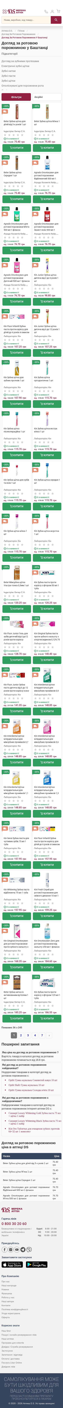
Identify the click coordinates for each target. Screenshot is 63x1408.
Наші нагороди (9, 1285)
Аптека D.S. (7, 31)
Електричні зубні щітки (15, 66)
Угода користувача (11, 1313)
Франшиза (7, 1293)
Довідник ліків (8, 1366)
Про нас (6, 1281)
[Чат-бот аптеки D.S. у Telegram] (23, 1250)
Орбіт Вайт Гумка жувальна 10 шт (26, 1085)
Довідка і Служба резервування (17, 1347)
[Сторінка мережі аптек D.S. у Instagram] (11, 1250)
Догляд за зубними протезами (20, 61)
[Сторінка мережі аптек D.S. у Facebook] (5, 1250)
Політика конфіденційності (15, 1309)
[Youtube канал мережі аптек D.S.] (17, 1250)
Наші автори (8, 1301)
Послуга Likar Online (12, 1362)
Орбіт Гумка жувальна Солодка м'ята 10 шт (31, 1090)
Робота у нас (8, 1297)
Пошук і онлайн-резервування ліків (19, 1335)
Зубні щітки (8, 80)
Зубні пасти (8, 75)
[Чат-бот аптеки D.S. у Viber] (29, 1250)
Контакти (6, 1305)
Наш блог (6, 1331)
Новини (5, 1289)
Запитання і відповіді (12, 1354)
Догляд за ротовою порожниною (18, 34)
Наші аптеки (8, 1339)
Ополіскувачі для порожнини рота (23, 85)
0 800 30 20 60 (14, 1223)
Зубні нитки (9, 70)
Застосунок (7, 1350)
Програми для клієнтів (13, 1343)
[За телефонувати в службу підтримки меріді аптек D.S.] (46, 12)
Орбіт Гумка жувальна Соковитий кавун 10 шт (33, 1080)
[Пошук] (56, 20)
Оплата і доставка (11, 1358)
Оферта (6, 1317)
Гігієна (21, 31)
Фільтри (16, 97)
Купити (18, 148)
